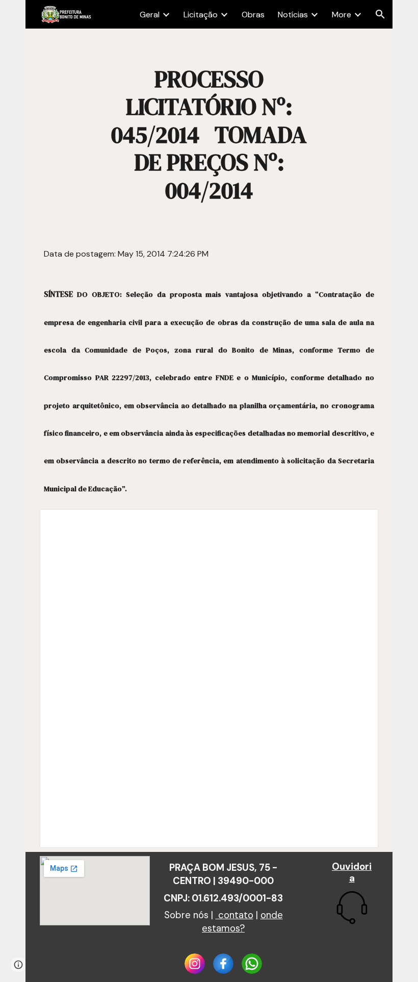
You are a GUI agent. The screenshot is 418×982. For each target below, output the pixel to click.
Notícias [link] (293, 14)
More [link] (341, 14)
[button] (380, 14)
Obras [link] (253, 14)
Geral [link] (150, 14)
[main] (209, 134)
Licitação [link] (201, 14)
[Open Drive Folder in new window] (359, 522)
